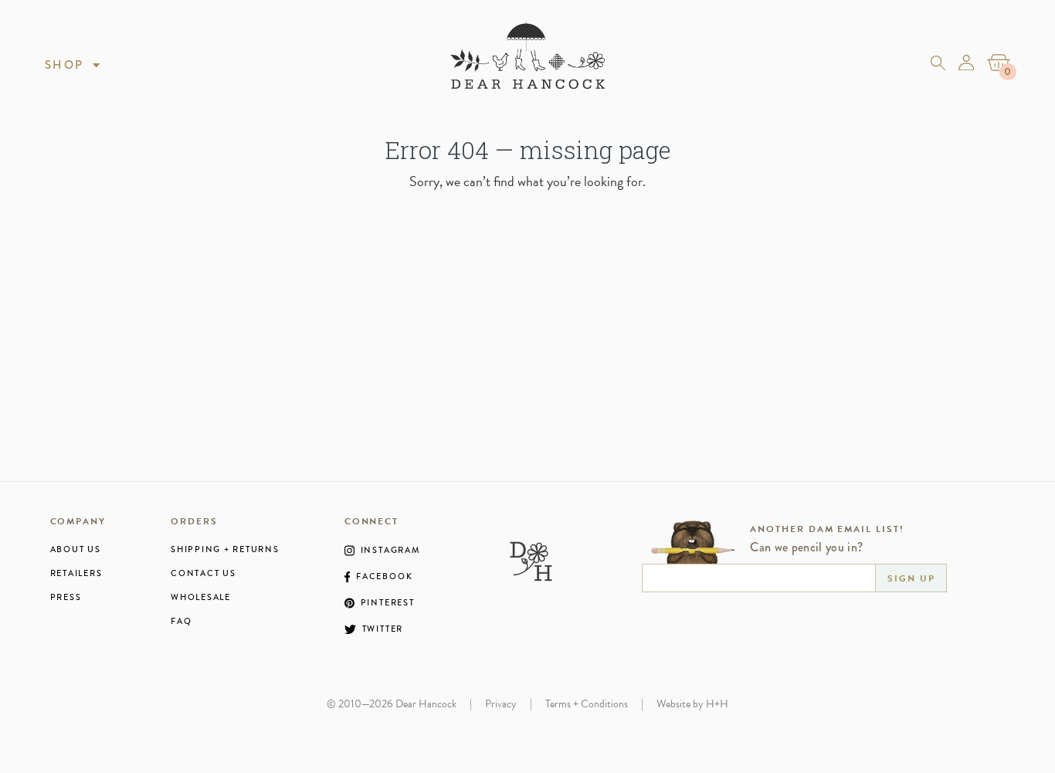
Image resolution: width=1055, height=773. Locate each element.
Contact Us (203, 573)
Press (66, 597)
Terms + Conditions (586, 704)
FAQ (181, 621)
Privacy (501, 704)
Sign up (911, 578)
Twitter (382, 629)
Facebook (384, 576)
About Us (75, 549)
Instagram (391, 550)
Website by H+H (692, 704)
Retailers (76, 573)
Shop (64, 65)
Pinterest (388, 603)
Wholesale (201, 597)
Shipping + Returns (225, 549)
